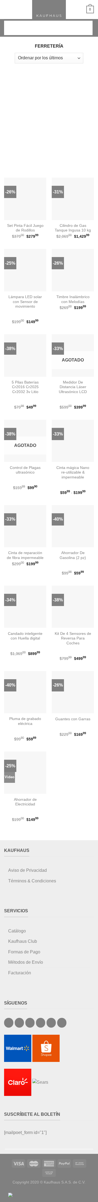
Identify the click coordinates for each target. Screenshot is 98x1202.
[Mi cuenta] (79, 10)
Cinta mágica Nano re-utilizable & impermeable (72, 472)
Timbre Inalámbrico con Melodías (73, 299)
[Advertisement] (49, 118)
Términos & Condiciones (32, 881)
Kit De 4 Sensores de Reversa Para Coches (73, 638)
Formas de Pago (24, 952)
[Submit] (84, 27)
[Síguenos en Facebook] (8, 1023)
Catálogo (17, 931)
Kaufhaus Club (22, 941)
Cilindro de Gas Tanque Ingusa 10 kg (73, 228)
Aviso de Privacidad (27, 870)
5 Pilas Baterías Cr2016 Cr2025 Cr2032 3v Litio (25, 387)
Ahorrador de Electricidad (25, 802)
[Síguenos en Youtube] (61, 1023)
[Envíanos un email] (30, 1023)
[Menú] (7, 9)
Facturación (19, 973)
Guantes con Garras (72, 719)
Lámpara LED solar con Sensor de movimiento (25, 301)
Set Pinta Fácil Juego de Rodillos (25, 228)
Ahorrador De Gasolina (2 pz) (73, 555)
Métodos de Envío (25, 962)
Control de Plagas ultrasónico (25, 470)
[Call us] (40, 1023)
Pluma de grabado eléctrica (25, 721)
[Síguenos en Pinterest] (51, 1023)
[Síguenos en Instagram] (19, 1023)
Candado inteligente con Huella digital (25, 636)
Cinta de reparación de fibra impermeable (25, 555)
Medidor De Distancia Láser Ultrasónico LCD (73, 387)
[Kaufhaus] (49, 9)
